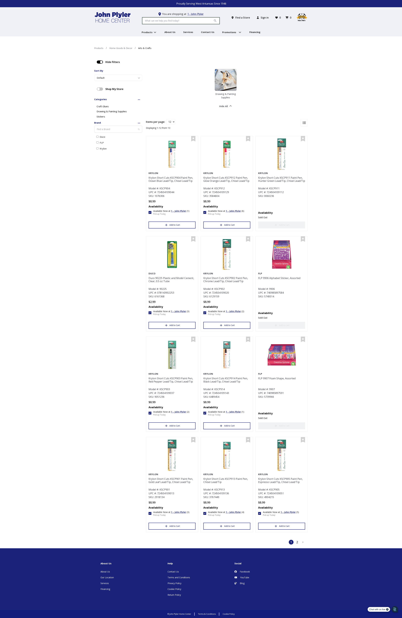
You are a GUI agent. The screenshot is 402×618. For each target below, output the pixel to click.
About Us (105, 571)
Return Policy (174, 594)
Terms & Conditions (207, 614)
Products (98, 48)
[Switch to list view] (304, 122)
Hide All (223, 106)
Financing (105, 589)
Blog (241, 583)
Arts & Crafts (144, 48)
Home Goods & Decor (120, 48)
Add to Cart (174, 225)
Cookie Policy (174, 589)
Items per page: (155, 122)
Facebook (244, 571)
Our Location (107, 577)
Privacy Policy (174, 583)
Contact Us (173, 571)
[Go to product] (172, 154)
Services (104, 583)
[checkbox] (100, 62)
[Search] (139, 129)
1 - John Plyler (195, 14)
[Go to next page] (303, 542)
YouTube (244, 577)
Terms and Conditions (179, 577)
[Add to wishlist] (193, 138)
